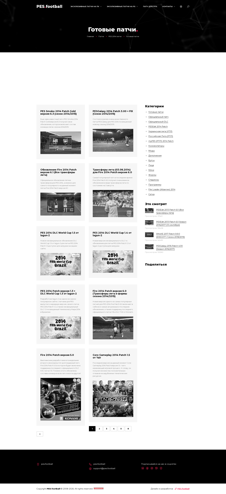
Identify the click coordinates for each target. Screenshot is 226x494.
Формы (152, 175)
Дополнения (155, 155)
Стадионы (153, 179)
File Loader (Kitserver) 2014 (161, 189)
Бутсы (151, 160)
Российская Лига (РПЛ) (160, 136)
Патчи (101, 36)
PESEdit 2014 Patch (158, 126)
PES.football (183, 488)
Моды (151, 150)
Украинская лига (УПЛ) (160, 131)
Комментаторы (156, 146)
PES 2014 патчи (115, 36)
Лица (151, 165)
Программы (154, 184)
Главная (90, 36)
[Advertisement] (113, 72)
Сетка (151, 194)
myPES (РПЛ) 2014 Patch (161, 141)
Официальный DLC (158, 121)
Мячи (151, 170)
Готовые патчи (155, 112)
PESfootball (49, 6)
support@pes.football (104, 468)
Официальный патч (158, 117)
